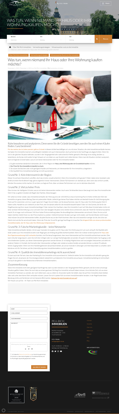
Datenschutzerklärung (25, 354)
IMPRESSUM (70, 411)
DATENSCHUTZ (79, 411)
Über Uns (89, 327)
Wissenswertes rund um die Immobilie (65, 47)
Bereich (13, 36)
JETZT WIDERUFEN (101, 411)
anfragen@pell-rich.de (58, 341)
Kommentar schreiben (56, 68)
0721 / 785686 (63, 3)
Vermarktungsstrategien (41, 47)
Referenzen (90, 330)
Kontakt (89, 334)
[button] (3, 410)
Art (70, 36)
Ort (41, 36)
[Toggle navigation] (105, 3)
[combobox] (21, 40)
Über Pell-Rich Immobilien (22, 47)
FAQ (88, 337)
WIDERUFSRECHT (89, 411)
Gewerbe (89, 324)
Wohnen (89, 320)
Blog (88, 341)
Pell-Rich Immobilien (40, 68)
